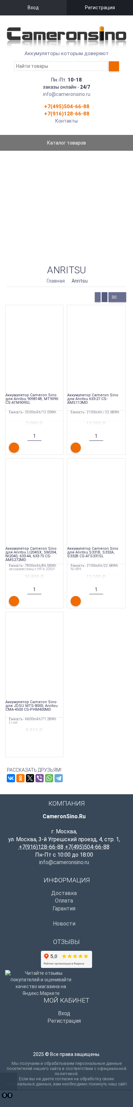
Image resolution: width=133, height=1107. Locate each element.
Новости (64, 923)
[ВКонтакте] (11, 778)
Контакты (66, 121)
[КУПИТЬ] (14, 448)
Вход (33, 7)
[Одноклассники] (20, 778)
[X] (30, 778)
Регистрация (100, 7)
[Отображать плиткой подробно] (104, 297)
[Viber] (39, 778)
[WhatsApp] (49, 778)
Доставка (64, 893)
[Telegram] (59, 778)
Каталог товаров (66, 143)
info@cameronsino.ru (66, 94)
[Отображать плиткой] (98, 297)
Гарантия (64, 908)
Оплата (64, 900)
